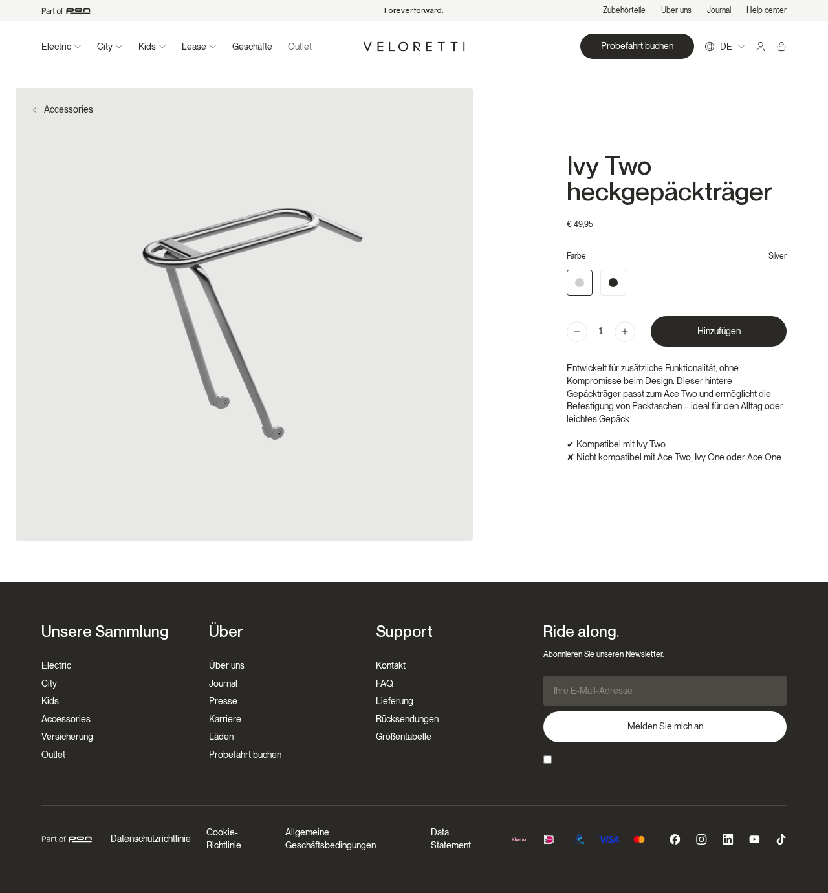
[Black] (613, 283)
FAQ (384, 683)
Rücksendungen (407, 719)
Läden (221, 736)
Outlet (300, 46)
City (49, 683)
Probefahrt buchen (245, 754)
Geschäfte (252, 46)
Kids (50, 701)
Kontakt (391, 665)
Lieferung (394, 701)
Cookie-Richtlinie (223, 838)
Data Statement (451, 838)
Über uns (676, 10)
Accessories (68, 109)
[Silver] (580, 283)
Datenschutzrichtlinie (151, 839)
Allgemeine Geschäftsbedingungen (330, 838)
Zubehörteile (624, 10)
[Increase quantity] (625, 331)
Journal (719, 10)
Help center (766, 10)
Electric (56, 665)
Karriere (225, 719)
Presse (223, 701)
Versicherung (67, 736)
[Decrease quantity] (577, 331)
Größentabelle (403, 736)
